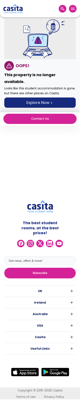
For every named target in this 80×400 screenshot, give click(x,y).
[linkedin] (49, 243)
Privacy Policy (54, 397)
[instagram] (30, 243)
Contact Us (40, 118)
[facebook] (21, 243)
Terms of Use (26, 397)
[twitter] (40, 243)
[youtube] (59, 243)
